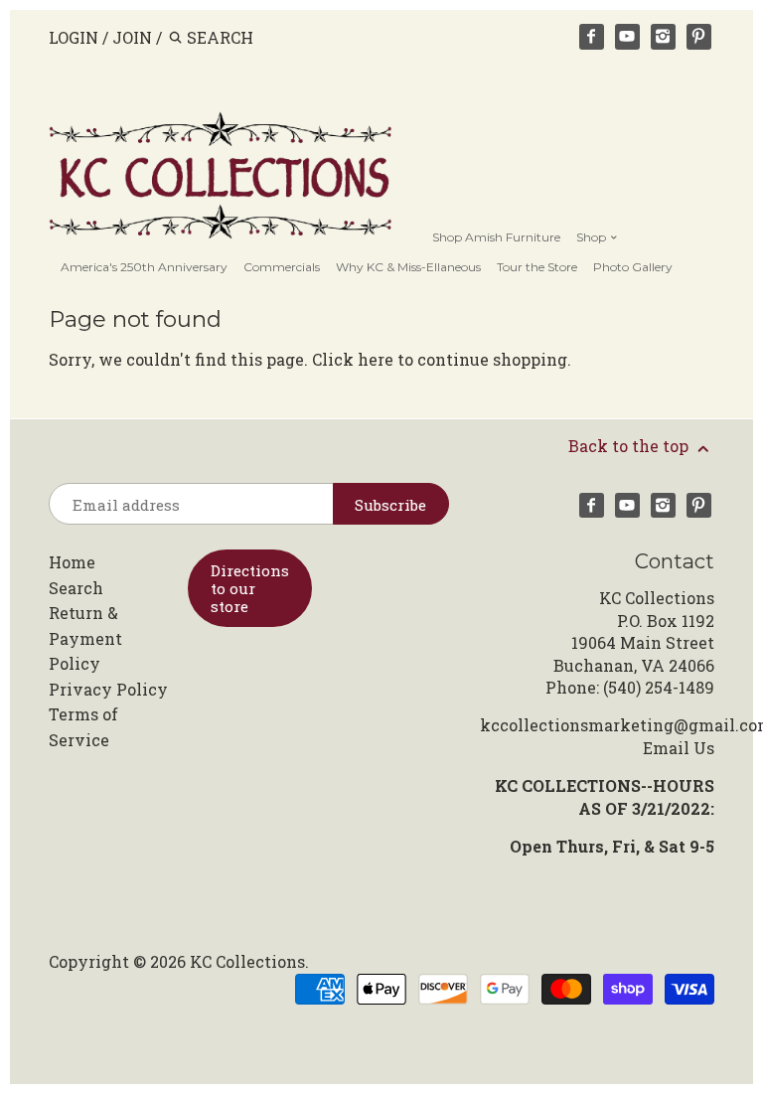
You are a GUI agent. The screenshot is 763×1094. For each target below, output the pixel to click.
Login (73, 37)
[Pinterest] (699, 37)
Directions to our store (250, 588)
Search (76, 587)
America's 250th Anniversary (144, 266)
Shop (592, 237)
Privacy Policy (108, 689)
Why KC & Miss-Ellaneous (408, 266)
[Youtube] (628, 37)
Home (72, 561)
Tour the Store (537, 266)
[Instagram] (664, 37)
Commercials (281, 266)
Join (132, 37)
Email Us (678, 747)
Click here (352, 359)
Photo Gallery (633, 266)
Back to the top (630, 445)
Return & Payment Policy (85, 638)
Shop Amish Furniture (496, 237)
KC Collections (247, 961)
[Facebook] (592, 37)
